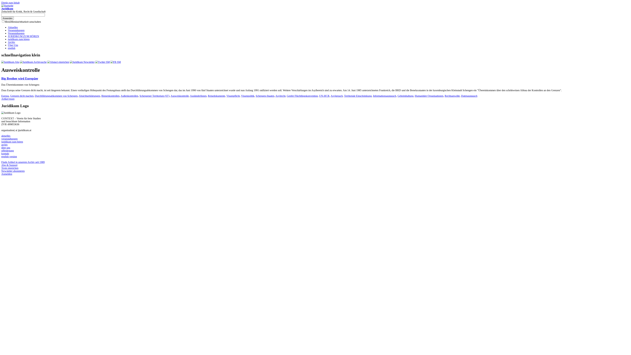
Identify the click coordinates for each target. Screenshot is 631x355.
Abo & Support (9, 165)
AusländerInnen (198, 96)
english (11, 48)
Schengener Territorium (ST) (154, 96)
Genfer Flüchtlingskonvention (302, 96)
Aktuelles (13, 27)
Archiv (11, 42)
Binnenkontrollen (110, 96)
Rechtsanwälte (452, 96)
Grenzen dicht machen (22, 96)
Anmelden (6, 174)
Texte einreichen (9, 168)
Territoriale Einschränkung (358, 96)
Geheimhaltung (405, 96)
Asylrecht (280, 96)
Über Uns (13, 45)
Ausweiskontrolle (180, 96)
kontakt (5, 153)
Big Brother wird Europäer (19, 78)
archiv (4, 144)
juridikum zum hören (19, 39)
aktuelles (5, 135)
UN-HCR (324, 96)
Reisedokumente (216, 96)
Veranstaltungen (16, 30)
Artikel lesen (7, 98)
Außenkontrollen (129, 96)
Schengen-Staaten (265, 96)
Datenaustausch (469, 96)
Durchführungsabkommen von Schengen (56, 96)
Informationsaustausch (384, 96)
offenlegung (7, 150)
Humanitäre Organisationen (429, 96)
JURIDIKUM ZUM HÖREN (23, 36)
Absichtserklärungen (89, 96)
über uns (5, 147)
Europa (5, 96)
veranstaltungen (9, 138)
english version (9, 156)
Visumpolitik (247, 96)
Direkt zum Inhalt (10, 2)
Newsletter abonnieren (13, 171)
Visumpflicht (233, 96)
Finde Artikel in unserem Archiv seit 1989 (23, 162)
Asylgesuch (337, 96)
